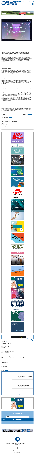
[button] (27, 114)
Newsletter (18, 1)
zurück (4, 17)
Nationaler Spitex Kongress (6, 343)
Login (24, 1)
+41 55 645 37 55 (17, 444)
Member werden (30, 1)
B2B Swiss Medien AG (9, 443)
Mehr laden (16, 394)
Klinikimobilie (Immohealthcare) (6, 349)
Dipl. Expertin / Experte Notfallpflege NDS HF (24, 372)
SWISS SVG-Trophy (4, 362)
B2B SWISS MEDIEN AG (17, 452)
